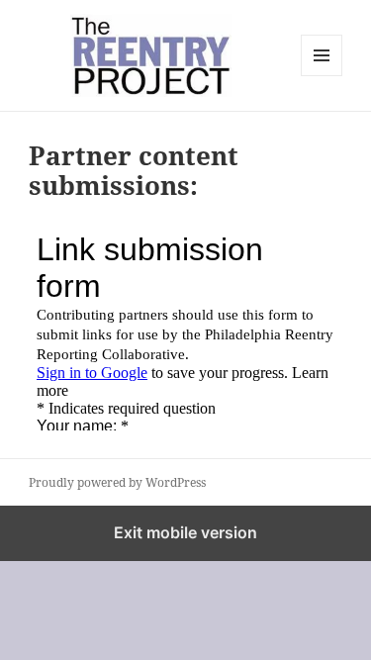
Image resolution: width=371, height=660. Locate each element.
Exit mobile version (185, 532)
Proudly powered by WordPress (117, 482)
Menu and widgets (322, 75)
